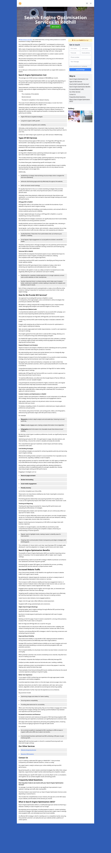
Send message (80, 69)
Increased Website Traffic (76, 89)
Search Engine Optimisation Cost (78, 79)
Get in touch (55, 27)
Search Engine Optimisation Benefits (79, 87)
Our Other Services (74, 92)
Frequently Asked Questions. (77, 97)
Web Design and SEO (26, 39)
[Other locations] (87, 3)
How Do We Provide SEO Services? (79, 84)
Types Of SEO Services (75, 81)
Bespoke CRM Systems (27, 754)
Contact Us (72, 94)
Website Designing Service (28, 750)
